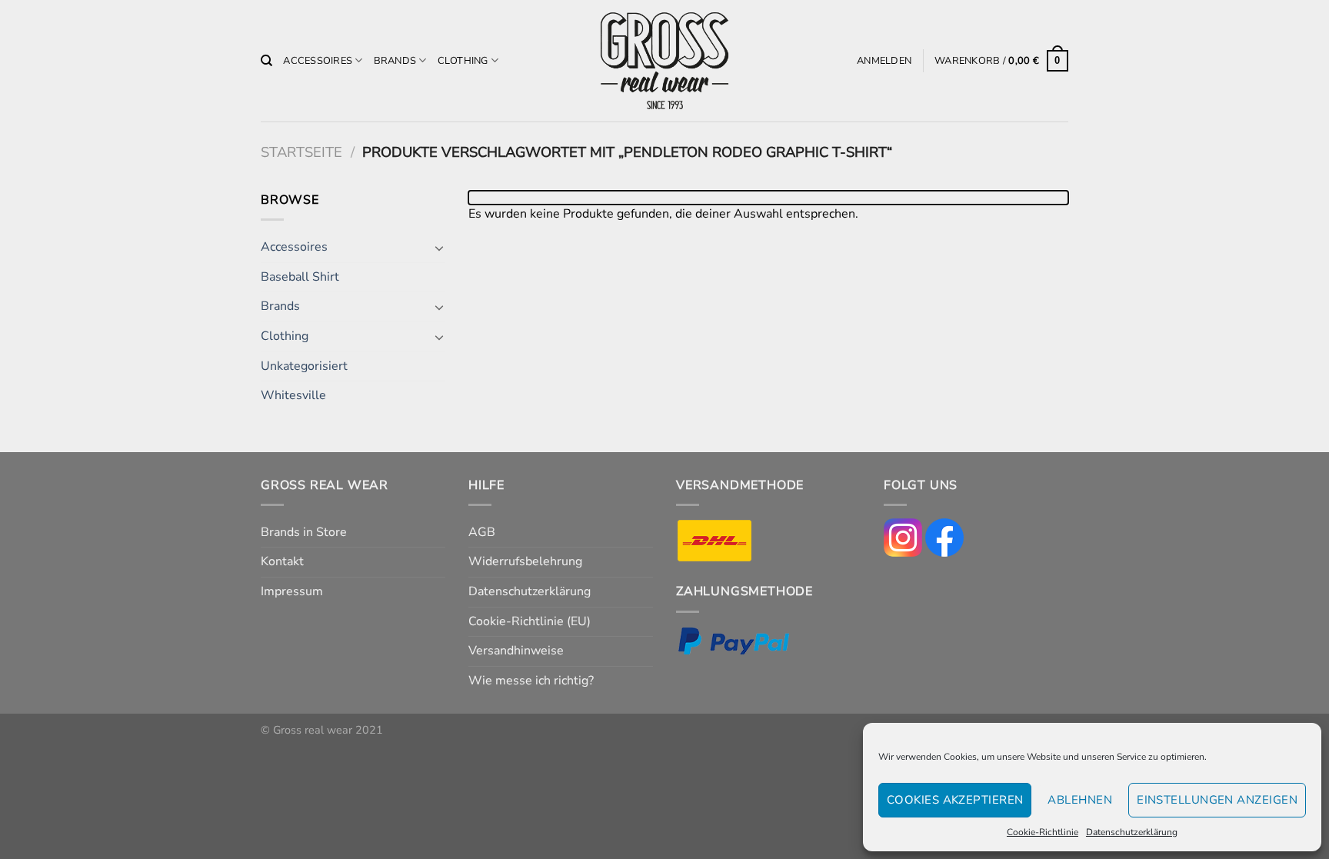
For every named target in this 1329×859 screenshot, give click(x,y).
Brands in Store (304, 532)
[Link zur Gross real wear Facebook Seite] (944, 536)
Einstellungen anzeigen (1217, 799)
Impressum (292, 591)
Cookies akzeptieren (955, 799)
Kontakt (282, 561)
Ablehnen (1080, 799)
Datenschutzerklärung (1131, 832)
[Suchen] (266, 60)
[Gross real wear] (664, 61)
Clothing (463, 61)
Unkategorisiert (304, 366)
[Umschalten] (439, 247)
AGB (481, 532)
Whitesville (293, 395)
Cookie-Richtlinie (1042, 832)
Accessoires (317, 61)
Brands (395, 61)
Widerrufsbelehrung (525, 561)
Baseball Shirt (300, 276)
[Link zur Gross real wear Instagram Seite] (903, 536)
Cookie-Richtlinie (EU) (529, 621)
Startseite (301, 151)
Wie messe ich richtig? (531, 680)
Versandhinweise (516, 650)
